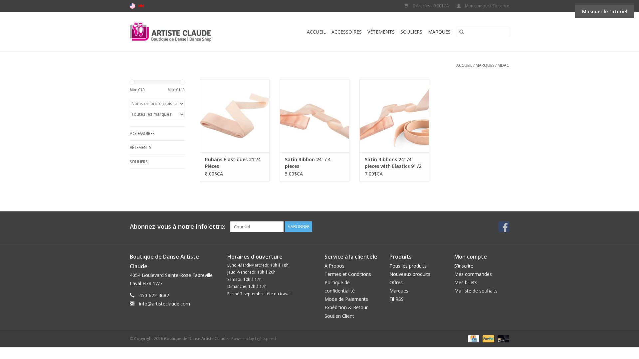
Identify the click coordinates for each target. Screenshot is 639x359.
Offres (396, 282)
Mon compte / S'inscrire (486, 6)
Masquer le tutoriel (604, 11)
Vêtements (381, 32)
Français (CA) (141, 6)
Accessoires (346, 32)
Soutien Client (339, 316)
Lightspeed (265, 338)
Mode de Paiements (346, 299)
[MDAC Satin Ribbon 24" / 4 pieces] (314, 115)
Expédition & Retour (346, 307)
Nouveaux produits (409, 274)
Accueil (316, 32)
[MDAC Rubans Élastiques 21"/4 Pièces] (235, 115)
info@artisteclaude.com (164, 303)
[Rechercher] (459, 32)
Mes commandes (473, 274)
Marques (439, 32)
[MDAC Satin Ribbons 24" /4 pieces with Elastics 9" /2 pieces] (394, 115)
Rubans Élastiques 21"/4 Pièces (233, 162)
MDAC (503, 65)
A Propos (334, 266)
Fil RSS (396, 299)
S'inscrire (463, 266)
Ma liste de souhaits (476, 291)
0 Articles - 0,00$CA (431, 6)
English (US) (132, 6)
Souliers (411, 32)
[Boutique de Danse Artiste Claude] (184, 32)
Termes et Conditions (347, 274)
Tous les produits (408, 266)
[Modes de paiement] (473, 338)
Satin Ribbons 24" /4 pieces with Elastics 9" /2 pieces (393, 163)
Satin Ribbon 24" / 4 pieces (307, 162)
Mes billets (465, 282)
